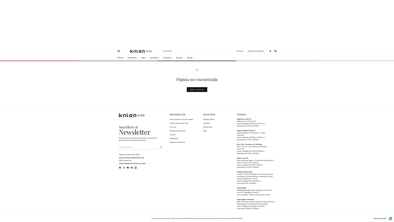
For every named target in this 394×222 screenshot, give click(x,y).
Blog (204, 131)
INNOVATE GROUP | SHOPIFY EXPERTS (230, 218)
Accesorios (167, 58)
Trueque (173, 135)
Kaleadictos (174, 138)
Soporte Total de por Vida (179, 123)
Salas (143, 58)
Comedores (154, 58)
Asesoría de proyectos (178, 131)
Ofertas (189, 58)
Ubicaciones (207, 127)
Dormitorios (132, 58)
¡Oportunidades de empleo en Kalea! (132, 163)
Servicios (240, 51)
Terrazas (179, 58)
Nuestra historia (209, 119)
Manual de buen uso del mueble (181, 119)
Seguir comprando (197, 90)
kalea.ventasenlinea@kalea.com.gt (131, 157)
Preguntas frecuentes (177, 142)
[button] (118, 51)
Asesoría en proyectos (256, 51)
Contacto (206, 123)
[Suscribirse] (160, 147)
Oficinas (120, 58)
